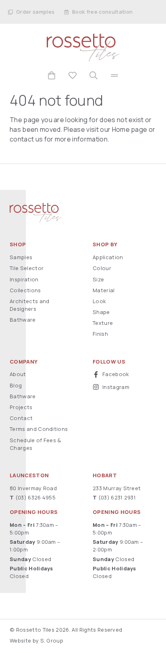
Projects (21, 407)
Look (99, 301)
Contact (21, 418)
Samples (21, 257)
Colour (102, 268)
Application (108, 257)
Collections (25, 290)
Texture (103, 322)
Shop (18, 244)
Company (23, 361)
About (18, 374)
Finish (100, 333)
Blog (16, 385)
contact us (26, 139)
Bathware (23, 319)
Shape (101, 312)
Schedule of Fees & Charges (35, 444)
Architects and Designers (29, 304)
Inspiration (24, 279)
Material (104, 290)
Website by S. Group (36, 640)
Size (98, 279)
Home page (129, 129)
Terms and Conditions (39, 429)
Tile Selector (27, 268)
